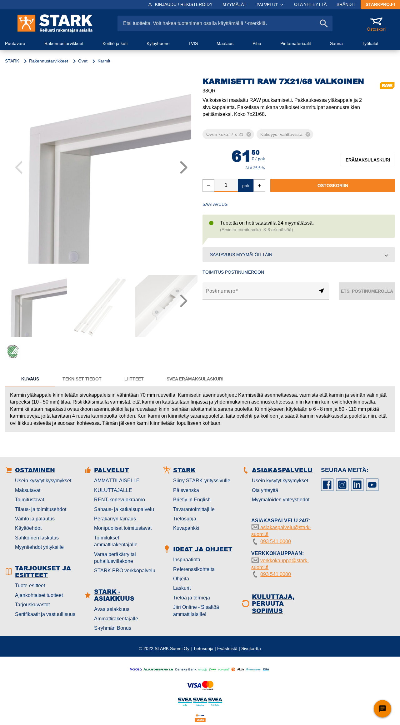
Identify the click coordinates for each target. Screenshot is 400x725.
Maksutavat (27, 490)
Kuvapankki (186, 528)
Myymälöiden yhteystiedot (280, 499)
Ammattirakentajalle (116, 618)
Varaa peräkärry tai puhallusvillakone (115, 558)
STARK (12, 60)
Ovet (83, 60)
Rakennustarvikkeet (48, 60)
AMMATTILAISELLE (117, 480)
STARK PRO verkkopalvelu (124, 570)
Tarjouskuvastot (32, 604)
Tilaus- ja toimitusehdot (40, 509)
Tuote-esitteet (30, 585)
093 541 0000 (275, 541)
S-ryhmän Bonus (112, 628)
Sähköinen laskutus (37, 537)
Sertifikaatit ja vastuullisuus (45, 614)
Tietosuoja (184, 518)
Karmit (104, 60)
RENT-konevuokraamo (119, 499)
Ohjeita (181, 578)
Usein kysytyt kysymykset (43, 480)
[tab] (30, 378)
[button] (298, 254)
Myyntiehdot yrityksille (39, 547)
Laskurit (182, 588)
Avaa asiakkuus (111, 609)
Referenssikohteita (194, 569)
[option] (222, 134)
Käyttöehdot (28, 528)
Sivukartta (251, 648)
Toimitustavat (29, 499)
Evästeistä (227, 648)
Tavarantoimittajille (194, 509)
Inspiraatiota (186, 559)
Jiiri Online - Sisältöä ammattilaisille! (196, 610)
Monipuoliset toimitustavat (123, 528)
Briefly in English (192, 499)
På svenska (186, 490)
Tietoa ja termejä (191, 597)
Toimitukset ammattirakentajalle (116, 541)
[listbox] (298, 134)
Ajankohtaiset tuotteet (39, 595)
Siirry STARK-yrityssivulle (201, 480)
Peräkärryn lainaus (115, 518)
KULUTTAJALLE (113, 490)
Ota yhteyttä (265, 490)
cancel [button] (249, 134)
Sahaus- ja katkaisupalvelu (124, 509)
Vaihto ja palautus (35, 518)
